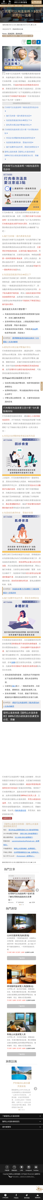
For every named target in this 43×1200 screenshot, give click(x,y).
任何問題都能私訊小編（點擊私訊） (27, 852)
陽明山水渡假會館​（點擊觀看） (25, 848)
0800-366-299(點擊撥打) (29, 833)
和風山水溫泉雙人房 (16, 1034)
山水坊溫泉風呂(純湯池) (18, 935)
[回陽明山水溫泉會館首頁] (20, 2)
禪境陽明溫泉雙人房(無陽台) (20, 986)
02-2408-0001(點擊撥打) (24, 837)
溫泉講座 (11, 33)
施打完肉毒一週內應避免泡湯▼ (19, 116)
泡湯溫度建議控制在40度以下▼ (19, 120)
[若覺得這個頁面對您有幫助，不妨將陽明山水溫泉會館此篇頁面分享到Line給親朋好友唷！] (29, 42)
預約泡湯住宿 (20, 810)
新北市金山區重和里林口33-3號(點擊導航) (24, 830)
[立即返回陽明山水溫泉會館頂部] (39, 1188)
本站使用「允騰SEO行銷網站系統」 (24, 1176)
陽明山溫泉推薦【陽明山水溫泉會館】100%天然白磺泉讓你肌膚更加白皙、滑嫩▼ (21, 155)
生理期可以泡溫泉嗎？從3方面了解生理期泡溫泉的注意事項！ (21, 897)
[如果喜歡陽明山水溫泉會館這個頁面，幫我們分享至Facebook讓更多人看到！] (38, 42)
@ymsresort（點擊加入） (26, 856)
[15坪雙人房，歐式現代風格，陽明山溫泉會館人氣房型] (21, 974)
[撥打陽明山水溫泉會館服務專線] (36, 2)
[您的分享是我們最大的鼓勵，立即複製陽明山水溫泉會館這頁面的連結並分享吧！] (34, 42)
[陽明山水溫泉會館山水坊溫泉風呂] (21, 923)
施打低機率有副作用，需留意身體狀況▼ (22, 147)
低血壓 (35, 329)
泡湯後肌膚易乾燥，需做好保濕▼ (20, 142)
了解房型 (21, 958)
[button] (19, 904)
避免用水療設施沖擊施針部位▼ (19, 125)
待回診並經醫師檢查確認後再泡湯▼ (20, 138)
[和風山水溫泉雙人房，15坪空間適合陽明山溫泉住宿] (21, 1022)
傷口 (14, 686)
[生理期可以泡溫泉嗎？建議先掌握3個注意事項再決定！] (21, 883)
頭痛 (13, 662)
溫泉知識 (19, 33)
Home (4, 33)
